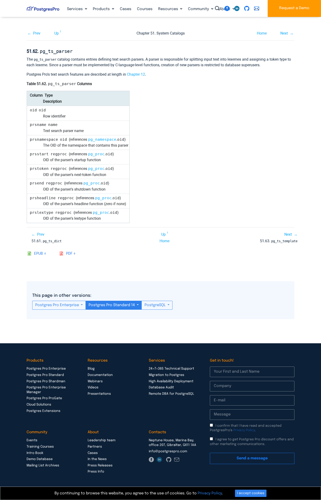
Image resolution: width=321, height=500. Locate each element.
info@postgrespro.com (168, 451)
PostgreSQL (156, 305)
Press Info (96, 471)
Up (56, 33)
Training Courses (40, 446)
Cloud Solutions (39, 404)
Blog (91, 368)
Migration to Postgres (166, 375)
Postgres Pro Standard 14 (112, 305)
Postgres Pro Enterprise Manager (46, 390)
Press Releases (100, 465)
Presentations (99, 393)
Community (199, 9)
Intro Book (35, 453)
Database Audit (161, 387)
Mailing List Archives (43, 465)
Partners (95, 446)
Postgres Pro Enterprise (57, 305)
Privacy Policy (244, 430)
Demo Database (40, 459)
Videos (93, 387)
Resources (168, 9)
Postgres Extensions (43, 411)
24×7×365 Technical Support (171, 368)
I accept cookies (250, 493)
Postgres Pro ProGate (44, 398)
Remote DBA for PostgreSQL (171, 393)
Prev (36, 33)
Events (32, 440)
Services (75, 9)
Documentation (100, 375)
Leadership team (101, 440)
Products (102, 9)
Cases (125, 9)
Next (284, 33)
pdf (69, 254)
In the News (97, 459)
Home (262, 33)
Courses (145, 9)
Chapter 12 (136, 74)
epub (38, 254)
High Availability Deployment (171, 381)
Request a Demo (294, 8)
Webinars (95, 381)
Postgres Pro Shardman (46, 381)
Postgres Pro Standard (45, 375)
